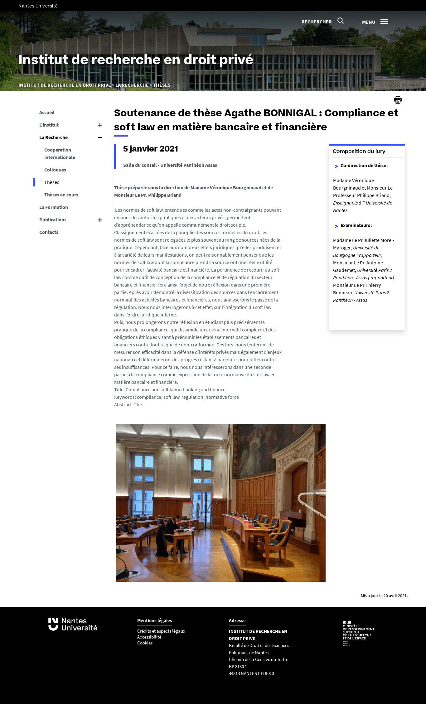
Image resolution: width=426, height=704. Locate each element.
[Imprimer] (397, 100)
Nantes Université (38, 6)
